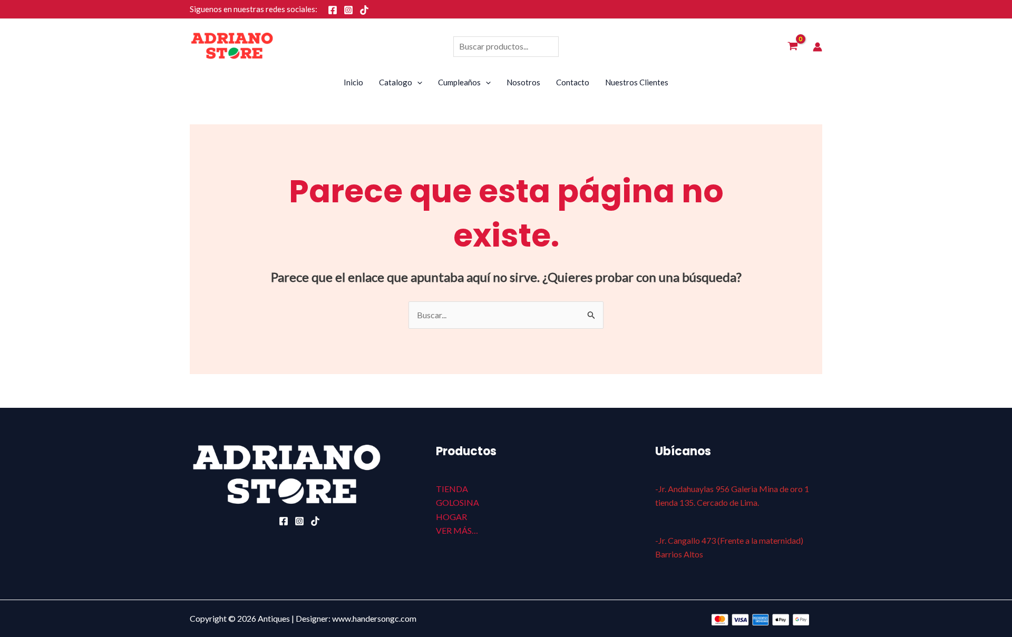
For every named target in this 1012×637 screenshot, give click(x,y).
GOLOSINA (457, 502)
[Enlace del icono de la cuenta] (817, 47)
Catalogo (395, 82)
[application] (417, 82)
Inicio (353, 82)
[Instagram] (348, 10)
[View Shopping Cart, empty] (792, 47)
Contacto (572, 82)
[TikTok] (364, 10)
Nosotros (523, 82)
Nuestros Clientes (636, 82)
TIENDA (452, 489)
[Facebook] (332, 10)
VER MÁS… (457, 530)
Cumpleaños (459, 82)
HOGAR (451, 517)
